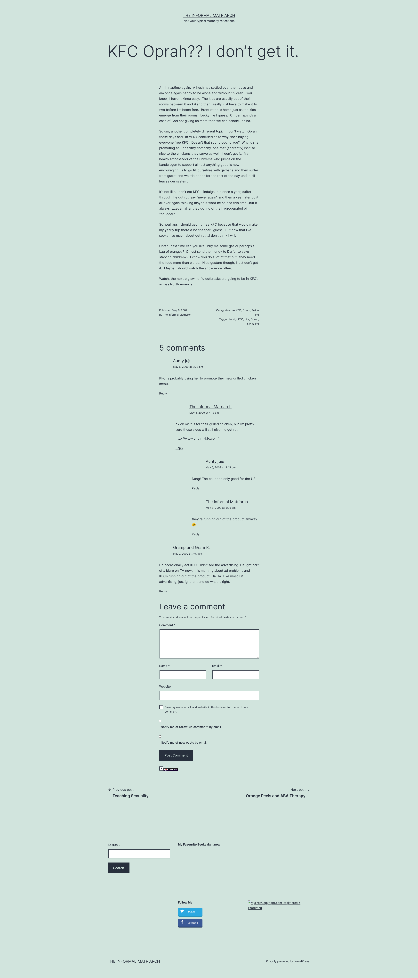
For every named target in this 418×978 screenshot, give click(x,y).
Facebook (193, 922)
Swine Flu (253, 323)
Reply (163, 393)
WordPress (302, 961)
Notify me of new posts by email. (184, 742)
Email (217, 665)
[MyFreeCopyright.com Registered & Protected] (279, 905)
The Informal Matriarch (209, 15)
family (233, 319)
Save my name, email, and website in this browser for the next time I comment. (207, 709)
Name (164, 665)
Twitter (191, 911)
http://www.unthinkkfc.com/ (197, 438)
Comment (167, 625)
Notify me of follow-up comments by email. (191, 727)
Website (165, 686)
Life (247, 319)
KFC (238, 310)
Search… (114, 845)
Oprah (246, 310)
